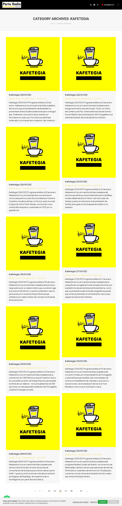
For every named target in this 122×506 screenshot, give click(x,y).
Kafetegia (12, 99)
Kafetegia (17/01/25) (76, 271)
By (28, 99)
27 (66, 491)
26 (60, 491)
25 (55, 491)
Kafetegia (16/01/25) (20, 274)
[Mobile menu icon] (118, 4)
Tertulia (18, 99)
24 (49, 491)
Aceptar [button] (102, 502)
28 (71, 491)
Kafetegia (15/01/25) (76, 361)
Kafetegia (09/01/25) (20, 453)
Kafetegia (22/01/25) (76, 94)
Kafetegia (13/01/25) (20, 364)
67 (81, 491)
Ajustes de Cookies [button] (81, 502)
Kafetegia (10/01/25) (76, 450)
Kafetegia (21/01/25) (76, 181)
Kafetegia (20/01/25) (20, 184)
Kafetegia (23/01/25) (20, 94)
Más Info (93, 502)
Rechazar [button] (113, 502)
